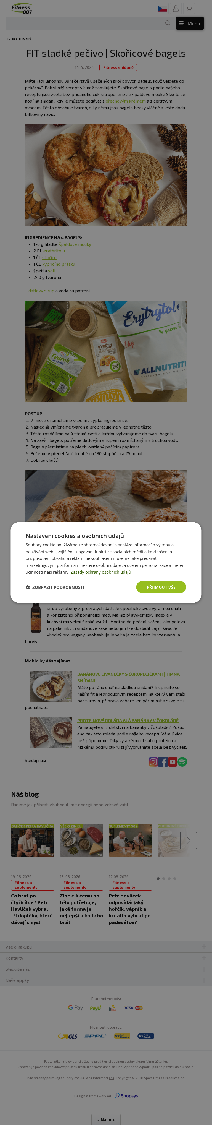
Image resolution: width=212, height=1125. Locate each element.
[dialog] (105, 562)
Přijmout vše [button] (161, 586)
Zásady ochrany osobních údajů (101, 572)
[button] (55, 587)
